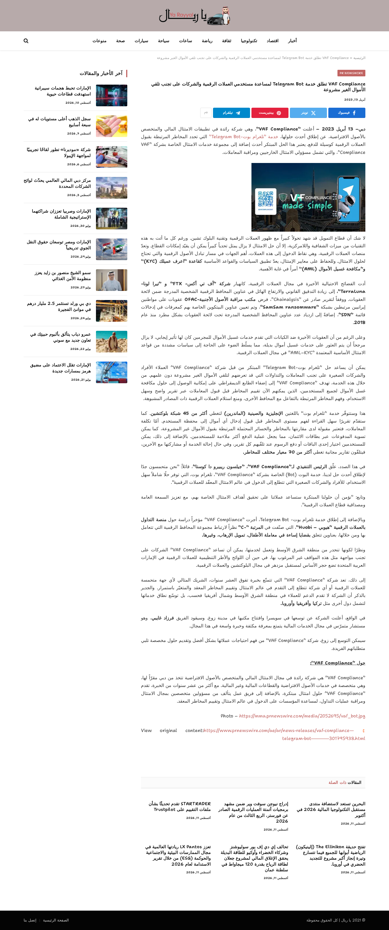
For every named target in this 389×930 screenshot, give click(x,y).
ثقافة (226, 41)
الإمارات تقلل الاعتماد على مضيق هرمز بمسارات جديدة (60, 368)
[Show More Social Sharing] (206, 113)
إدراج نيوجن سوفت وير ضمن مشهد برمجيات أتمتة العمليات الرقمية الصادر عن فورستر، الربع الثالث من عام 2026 (253, 812)
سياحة (163, 41)
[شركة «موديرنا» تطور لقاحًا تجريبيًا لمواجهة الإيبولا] (111, 157)
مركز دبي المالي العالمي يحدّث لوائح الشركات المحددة (57, 183)
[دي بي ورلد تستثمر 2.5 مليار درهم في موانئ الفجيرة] (111, 311)
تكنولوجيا (249, 41)
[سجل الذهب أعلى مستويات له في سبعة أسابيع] (111, 126)
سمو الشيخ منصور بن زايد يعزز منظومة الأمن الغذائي (63, 276)
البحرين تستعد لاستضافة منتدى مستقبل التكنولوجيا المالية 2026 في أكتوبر (331, 809)
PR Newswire (351, 73)
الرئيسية (359, 58)
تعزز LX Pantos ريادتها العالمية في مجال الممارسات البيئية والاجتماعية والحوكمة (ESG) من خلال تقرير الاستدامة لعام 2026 (178, 855)
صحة (120, 41)
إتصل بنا (30, 920)
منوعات (100, 41)
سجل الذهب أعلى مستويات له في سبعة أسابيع (59, 122)
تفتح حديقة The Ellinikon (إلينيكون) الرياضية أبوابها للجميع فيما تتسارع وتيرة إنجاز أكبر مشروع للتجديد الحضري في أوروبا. (330, 855)
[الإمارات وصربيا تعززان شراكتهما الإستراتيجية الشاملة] (111, 218)
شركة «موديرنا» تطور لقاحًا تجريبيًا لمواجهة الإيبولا (59, 152)
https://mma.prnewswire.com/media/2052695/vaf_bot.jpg (302, 716)
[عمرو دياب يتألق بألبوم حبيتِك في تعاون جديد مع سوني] (111, 341)
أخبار (292, 41)
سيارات (141, 41)
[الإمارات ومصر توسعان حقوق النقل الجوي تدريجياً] (111, 249)
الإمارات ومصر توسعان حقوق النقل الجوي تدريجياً (59, 245)
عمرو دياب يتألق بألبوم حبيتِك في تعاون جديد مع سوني (60, 337)
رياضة (207, 41)
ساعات (185, 41)
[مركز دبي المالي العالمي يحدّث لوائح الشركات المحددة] (111, 188)
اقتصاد (273, 41)
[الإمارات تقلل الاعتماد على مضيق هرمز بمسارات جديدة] (111, 372)
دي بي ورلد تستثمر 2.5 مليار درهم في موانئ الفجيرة (59, 306)
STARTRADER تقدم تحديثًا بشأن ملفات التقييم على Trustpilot (180, 806)
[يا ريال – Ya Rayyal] (194, 15)
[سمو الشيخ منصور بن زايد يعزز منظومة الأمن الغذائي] (111, 280)
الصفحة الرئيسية (56, 920)
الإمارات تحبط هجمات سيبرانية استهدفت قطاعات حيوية (63, 91)
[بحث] (27, 40)
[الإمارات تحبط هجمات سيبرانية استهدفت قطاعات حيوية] (111, 95)
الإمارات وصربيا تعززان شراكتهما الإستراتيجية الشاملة (61, 214)
